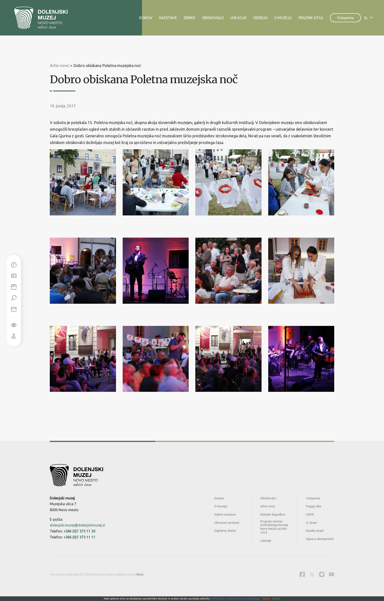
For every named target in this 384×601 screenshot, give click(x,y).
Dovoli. (276, 598)
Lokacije (238, 18)
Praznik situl (310, 18)
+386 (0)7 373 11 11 (79, 537)
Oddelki (260, 18)
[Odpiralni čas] (13, 265)
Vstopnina (345, 18)
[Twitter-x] (312, 574)
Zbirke (189, 18)
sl (366, 18)
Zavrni (266, 598)
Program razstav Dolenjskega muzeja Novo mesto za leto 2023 (274, 527)
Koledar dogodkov (272, 514)
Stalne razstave (225, 514)
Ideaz (140, 574)
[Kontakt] (13, 309)
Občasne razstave (226, 522)
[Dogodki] (13, 287)
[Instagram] (321, 574)
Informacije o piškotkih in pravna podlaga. (235, 598)
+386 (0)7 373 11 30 (79, 531)
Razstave (168, 18)
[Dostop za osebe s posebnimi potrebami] (13, 336)
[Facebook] (302, 574)
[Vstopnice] (13, 276)
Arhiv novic (267, 506)
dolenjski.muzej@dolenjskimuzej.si (77, 525)
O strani (311, 522)
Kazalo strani (315, 530)
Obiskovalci (213, 18)
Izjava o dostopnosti (320, 539)
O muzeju (283, 18)
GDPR (310, 514)
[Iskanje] (13, 298)
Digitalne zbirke (225, 530)
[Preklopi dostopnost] (13, 325)
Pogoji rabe (313, 506)
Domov (145, 18)
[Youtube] (331, 574)
